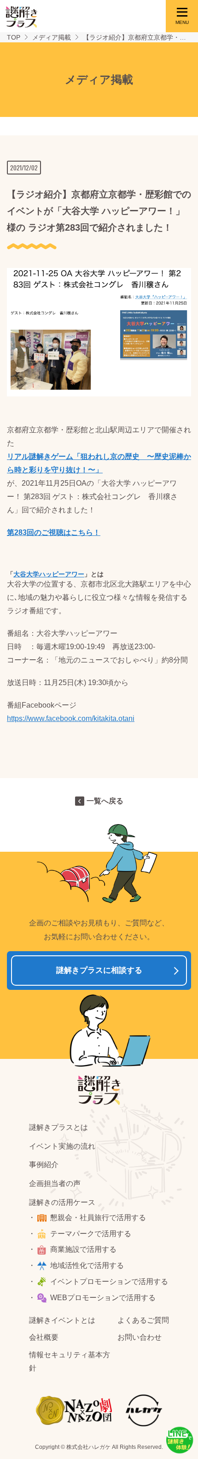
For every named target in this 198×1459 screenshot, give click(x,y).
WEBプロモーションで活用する (103, 1298)
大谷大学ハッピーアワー (48, 574)
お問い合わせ (139, 1337)
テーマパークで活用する (90, 1234)
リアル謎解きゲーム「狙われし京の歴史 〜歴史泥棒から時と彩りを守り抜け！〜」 (99, 463)
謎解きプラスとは (58, 1127)
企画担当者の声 (55, 1183)
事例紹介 (43, 1164)
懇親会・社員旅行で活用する (98, 1217)
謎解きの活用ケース (62, 1202)
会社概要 (43, 1337)
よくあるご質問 (143, 1320)
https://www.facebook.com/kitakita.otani (70, 718)
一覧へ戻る (105, 801)
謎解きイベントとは (62, 1320)
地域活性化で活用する (87, 1265)
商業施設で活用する (83, 1249)
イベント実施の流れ (62, 1146)
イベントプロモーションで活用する (109, 1281)
